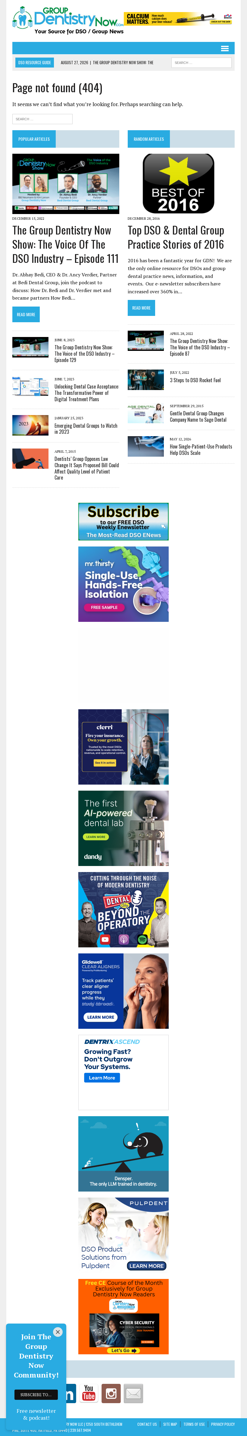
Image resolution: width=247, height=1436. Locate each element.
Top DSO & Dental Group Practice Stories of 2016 (176, 237)
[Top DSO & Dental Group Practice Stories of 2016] (181, 209)
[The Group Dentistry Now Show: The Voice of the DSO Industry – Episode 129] (30, 353)
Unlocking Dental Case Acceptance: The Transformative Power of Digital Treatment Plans (87, 393)
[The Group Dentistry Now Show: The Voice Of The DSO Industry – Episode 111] (65, 209)
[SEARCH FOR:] (201, 62)
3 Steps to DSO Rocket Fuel (195, 380)
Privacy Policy (223, 1424)
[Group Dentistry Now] (68, 21)
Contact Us (147, 1424)
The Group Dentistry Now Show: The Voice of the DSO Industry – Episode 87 (200, 347)
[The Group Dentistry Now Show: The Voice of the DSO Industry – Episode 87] (146, 347)
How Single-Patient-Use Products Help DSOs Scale (201, 449)
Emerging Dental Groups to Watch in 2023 (86, 429)
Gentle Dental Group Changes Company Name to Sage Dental (198, 416)
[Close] (58, 1332)
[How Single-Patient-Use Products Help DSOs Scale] (146, 452)
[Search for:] (42, 118)
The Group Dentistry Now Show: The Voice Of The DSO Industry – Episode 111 (65, 244)
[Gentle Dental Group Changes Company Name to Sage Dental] (146, 419)
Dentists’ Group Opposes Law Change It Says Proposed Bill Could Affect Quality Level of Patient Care (87, 468)
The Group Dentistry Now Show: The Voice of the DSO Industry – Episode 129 (85, 354)
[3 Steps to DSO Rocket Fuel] (146, 386)
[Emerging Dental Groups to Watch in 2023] (30, 431)
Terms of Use (194, 1424)
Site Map (170, 1424)
